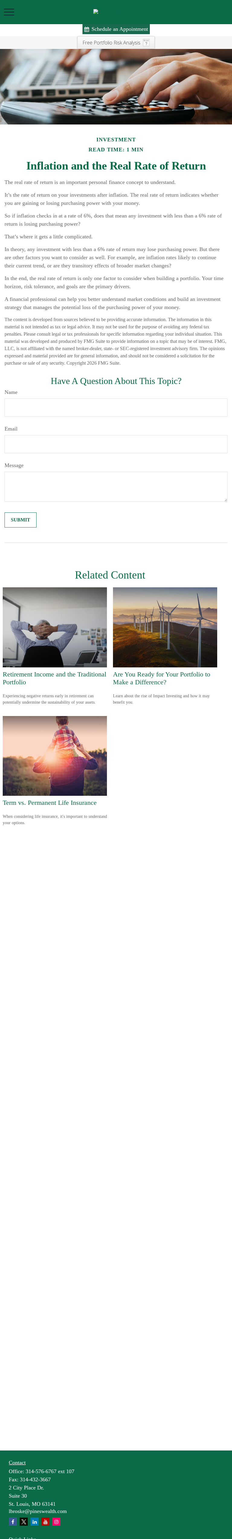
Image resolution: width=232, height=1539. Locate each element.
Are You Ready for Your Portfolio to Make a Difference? (161, 678)
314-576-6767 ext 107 (50, 1471)
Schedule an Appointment (120, 29)
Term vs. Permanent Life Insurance (50, 802)
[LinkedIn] (35, 1522)
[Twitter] (24, 1522)
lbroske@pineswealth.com (38, 1511)
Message (14, 465)
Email (11, 429)
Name (11, 392)
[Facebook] (13, 1522)
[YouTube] (45, 1522)
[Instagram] (56, 1522)
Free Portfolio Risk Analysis (111, 42)
